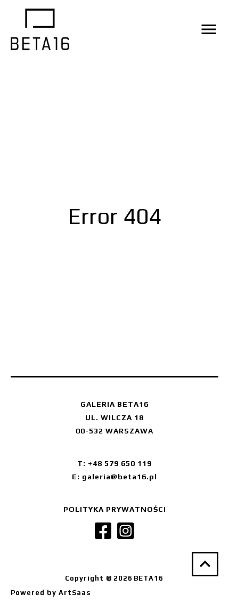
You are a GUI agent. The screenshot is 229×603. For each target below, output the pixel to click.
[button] (169, 29)
